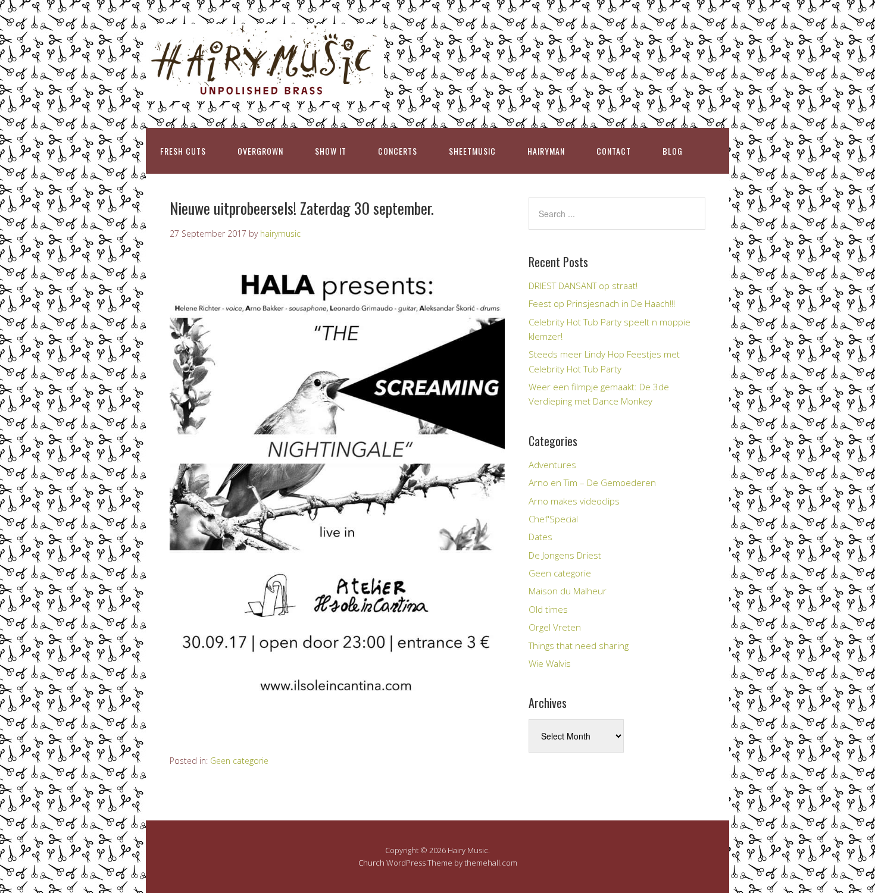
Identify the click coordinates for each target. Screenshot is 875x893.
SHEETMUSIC (472, 151)
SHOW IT (330, 151)
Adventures (552, 465)
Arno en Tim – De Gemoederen (592, 482)
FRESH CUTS (183, 151)
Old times (548, 609)
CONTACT (613, 151)
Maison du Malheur (568, 591)
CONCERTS (397, 151)
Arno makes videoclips (574, 501)
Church (371, 862)
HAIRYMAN (546, 151)
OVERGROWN (260, 151)
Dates (540, 537)
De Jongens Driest (565, 555)
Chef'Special (553, 519)
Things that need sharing (579, 645)
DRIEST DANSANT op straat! (583, 286)
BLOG (672, 151)
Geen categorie (239, 760)
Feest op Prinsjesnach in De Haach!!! (602, 303)
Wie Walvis (550, 663)
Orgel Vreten (555, 627)
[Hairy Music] (265, 91)
